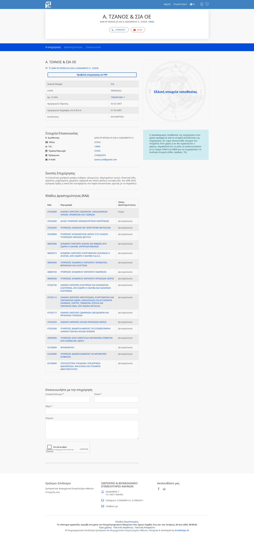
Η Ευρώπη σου (52, 492)
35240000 (52, 234)
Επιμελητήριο (180, 4)
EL (193, 4)
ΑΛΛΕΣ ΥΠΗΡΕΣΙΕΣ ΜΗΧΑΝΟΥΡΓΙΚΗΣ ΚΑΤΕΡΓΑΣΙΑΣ (84, 221)
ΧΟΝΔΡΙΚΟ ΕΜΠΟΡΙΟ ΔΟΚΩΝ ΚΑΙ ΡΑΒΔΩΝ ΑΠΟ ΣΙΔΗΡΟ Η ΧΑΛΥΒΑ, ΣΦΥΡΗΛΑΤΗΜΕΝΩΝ (83, 245)
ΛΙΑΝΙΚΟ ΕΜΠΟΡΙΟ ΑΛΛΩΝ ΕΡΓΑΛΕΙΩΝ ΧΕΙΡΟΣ (83, 322)
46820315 (52, 253)
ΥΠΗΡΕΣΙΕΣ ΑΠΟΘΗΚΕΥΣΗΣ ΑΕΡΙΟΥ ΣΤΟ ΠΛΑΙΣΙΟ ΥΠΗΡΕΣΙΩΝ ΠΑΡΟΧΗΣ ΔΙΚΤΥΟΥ (84, 235)
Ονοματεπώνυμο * (54, 394)
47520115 (52, 312)
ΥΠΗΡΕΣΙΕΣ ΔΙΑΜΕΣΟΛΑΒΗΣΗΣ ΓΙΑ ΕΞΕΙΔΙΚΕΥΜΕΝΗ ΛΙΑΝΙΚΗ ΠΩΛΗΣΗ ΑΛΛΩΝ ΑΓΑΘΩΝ (85, 330)
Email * (98, 394)
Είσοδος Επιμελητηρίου (127, 521)
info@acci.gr (112, 506)
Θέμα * (48, 406)
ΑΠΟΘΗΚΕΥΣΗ (67, 347)
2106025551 (120, 29)
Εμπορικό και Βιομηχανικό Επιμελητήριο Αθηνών (69, 488)
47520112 (52, 297)
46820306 (52, 243)
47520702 (52, 322)
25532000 (52, 221)
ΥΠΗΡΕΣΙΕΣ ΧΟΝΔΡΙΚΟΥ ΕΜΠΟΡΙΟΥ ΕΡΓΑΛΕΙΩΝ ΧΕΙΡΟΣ (87, 278)
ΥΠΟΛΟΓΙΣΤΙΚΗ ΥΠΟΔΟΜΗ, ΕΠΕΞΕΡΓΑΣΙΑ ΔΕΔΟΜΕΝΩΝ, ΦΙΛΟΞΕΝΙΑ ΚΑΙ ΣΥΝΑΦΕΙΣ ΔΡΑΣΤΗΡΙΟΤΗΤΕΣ (80, 366)
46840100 (52, 271)
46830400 (52, 262)
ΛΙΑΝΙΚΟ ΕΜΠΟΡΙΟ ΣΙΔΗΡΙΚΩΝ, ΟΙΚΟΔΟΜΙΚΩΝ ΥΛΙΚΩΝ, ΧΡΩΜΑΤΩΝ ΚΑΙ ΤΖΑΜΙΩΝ (83, 213)
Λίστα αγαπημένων (207, 4)
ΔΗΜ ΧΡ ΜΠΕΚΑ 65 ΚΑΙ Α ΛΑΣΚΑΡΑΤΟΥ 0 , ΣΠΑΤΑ (74, 68)
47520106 (52, 285)
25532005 (52, 227)
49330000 (52, 337)
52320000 (52, 353)
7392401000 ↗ (118, 97)
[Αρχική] (48, 4)
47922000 (52, 328)
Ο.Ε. (113, 84)
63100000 (52, 363)
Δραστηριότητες (73, 47)
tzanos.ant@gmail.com (105, 159)
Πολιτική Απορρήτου (145, 527)
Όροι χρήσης (105, 527)
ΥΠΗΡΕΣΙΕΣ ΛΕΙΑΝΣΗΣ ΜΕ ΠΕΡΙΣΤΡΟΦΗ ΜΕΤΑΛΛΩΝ (85, 227)
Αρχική (167, 4)
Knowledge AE (182, 530)
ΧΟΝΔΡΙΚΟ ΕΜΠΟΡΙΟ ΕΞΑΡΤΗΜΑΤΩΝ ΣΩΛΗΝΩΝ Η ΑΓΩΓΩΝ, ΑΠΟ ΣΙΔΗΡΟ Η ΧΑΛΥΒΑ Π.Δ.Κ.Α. (85, 254)
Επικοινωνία (93, 47)
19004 (151, 21)
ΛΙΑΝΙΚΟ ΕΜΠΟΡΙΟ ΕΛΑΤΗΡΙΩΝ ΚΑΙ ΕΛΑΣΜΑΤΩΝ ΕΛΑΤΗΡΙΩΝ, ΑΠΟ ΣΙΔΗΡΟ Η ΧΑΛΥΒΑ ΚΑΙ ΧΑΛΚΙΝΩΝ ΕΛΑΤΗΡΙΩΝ (85, 288)
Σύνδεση (201, 4)
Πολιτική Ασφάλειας (123, 527)
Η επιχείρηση (53, 47)
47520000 (52, 211)
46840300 (52, 278)
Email (139, 29)
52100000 (52, 347)
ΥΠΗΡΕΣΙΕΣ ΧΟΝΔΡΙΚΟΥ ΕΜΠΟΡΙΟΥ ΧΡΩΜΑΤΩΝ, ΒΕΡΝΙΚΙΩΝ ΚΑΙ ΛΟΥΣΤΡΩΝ (83, 264)
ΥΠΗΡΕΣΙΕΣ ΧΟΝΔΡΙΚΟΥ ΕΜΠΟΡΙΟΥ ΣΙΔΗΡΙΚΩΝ (83, 271)
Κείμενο (49, 418)
